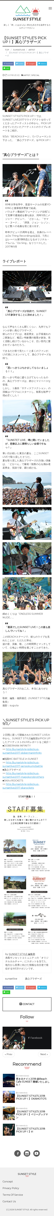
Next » (44, 1054)
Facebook (9, 64)
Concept (8, 1181)
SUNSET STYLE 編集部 (22, 954)
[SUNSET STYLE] (27, 13)
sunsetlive (11, 978)
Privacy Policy (11, 1188)
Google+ (31, 64)
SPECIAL (35, 75)
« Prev (8, 1054)
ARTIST (27, 75)
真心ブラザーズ (33, 978)
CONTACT (28, 1004)
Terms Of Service (13, 1194)
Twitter (20, 64)
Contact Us (9, 1201)
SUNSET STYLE (22, 1209)
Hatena (43, 64)
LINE (7, 68)
